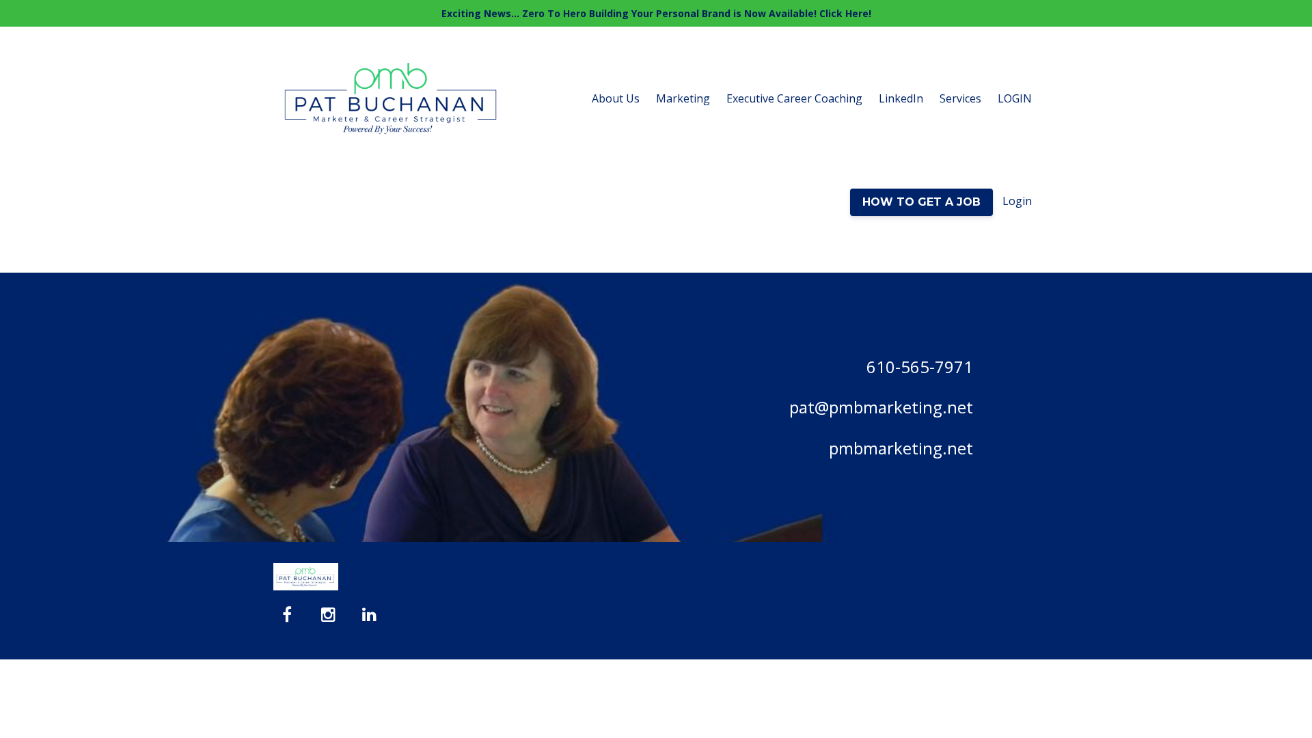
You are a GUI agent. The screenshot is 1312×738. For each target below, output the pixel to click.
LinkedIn (901, 98)
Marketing (683, 98)
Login (1017, 200)
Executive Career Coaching (794, 98)
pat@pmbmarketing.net (881, 407)
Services (960, 98)
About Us (616, 98)
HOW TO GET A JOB (921, 201)
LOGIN (1015, 98)
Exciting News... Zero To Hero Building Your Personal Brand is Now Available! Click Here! (656, 13)
